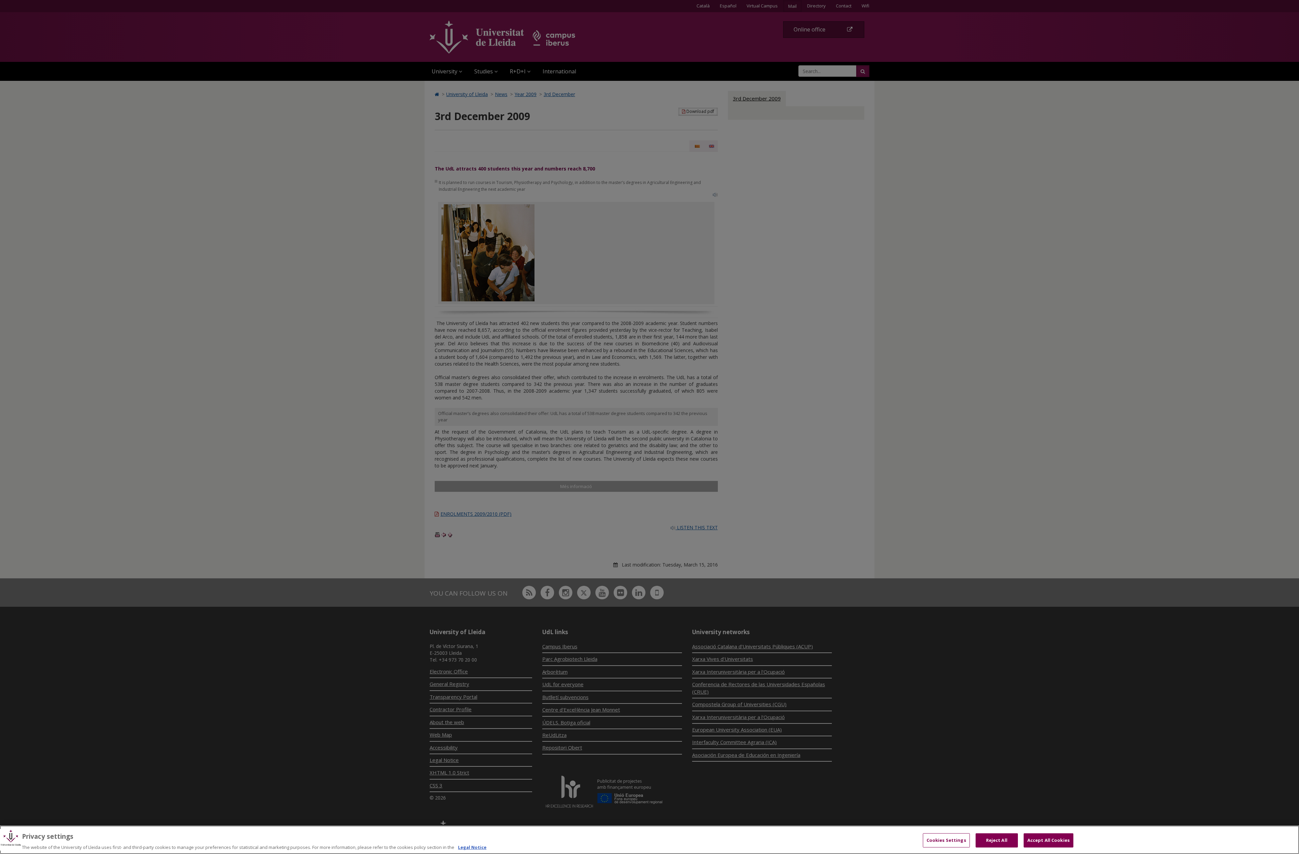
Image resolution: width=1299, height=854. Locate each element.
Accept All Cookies (1048, 840)
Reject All (996, 840)
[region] (649, 840)
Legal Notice (472, 847)
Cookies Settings (946, 840)
